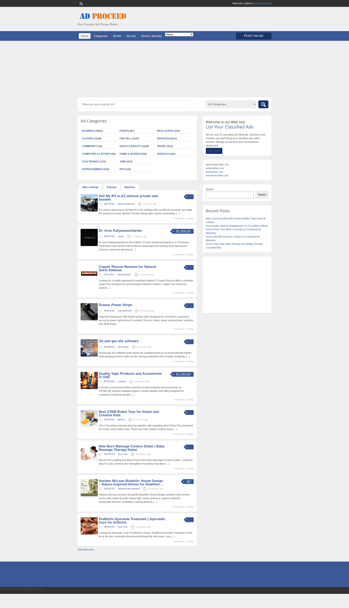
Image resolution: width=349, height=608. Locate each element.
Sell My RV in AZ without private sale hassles (128, 197)
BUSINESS (88, 130)
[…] (178, 213)
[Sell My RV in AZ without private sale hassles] (89, 210)
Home (84, 36)
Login (266, 3)
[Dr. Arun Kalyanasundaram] (89, 245)
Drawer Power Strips (115, 305)
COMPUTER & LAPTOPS (96, 154)
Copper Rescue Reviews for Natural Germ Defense (127, 268)
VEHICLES (163, 154)
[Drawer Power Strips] (89, 319)
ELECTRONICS (91, 161)
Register (257, 3)
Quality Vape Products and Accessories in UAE (130, 375)
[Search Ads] (263, 104)
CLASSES (88, 138)
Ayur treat (122, 454)
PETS (123, 169)
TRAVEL (161, 146)
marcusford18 (124, 310)
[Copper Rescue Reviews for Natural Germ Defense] (89, 281)
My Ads (131, 36)
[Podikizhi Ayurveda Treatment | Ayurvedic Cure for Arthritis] (89, 533)
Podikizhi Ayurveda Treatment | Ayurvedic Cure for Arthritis (132, 520)
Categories (101, 36)
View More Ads (86, 549)
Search (210, 189)
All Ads (117, 36)
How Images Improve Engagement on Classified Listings (237, 225)
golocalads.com (214, 171)
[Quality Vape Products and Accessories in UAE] (89, 388)
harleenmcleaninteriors (129, 488)
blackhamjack (124, 274)
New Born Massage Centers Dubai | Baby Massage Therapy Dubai (131, 448)
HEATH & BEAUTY (130, 146)
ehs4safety (123, 347)
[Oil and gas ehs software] (89, 355)
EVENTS (124, 130)
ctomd (121, 236)
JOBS (123, 161)
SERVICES (163, 138)
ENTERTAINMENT (92, 169)
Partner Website (151, 36)
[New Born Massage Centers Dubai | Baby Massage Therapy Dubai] (89, 461)
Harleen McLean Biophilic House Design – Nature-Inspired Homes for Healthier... (131, 482)
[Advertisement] (174, 69)
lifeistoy (121, 419)
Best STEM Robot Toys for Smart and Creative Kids (129, 413)
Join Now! (214, 150)
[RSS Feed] (80, 3)
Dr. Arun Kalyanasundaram (120, 230)
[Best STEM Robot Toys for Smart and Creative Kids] (89, 426)
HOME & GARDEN (130, 154)
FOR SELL (125, 138)
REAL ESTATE (165, 130)
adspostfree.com (215, 168)
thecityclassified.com (217, 175)
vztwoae (122, 381)
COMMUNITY (89, 146)
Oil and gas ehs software (119, 341)
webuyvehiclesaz (126, 204)
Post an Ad (253, 36)
